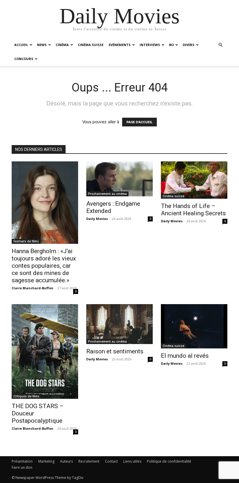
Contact (111, 461)
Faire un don (22, 467)
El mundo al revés (185, 355)
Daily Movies (97, 218)
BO (171, 45)
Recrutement (88, 461)
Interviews (150, 45)
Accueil (21, 45)
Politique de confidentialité (169, 461)
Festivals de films (26, 241)
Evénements (120, 45)
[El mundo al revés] (194, 326)
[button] (220, 45)
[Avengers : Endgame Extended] (119, 178)
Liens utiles (132, 461)
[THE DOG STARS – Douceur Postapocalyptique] (45, 351)
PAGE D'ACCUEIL (139, 122)
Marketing (46, 461)
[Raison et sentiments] (119, 324)
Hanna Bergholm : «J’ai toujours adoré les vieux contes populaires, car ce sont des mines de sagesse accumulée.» (44, 266)
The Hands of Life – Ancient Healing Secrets (193, 209)
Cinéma (62, 45)
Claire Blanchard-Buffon (32, 288)
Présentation (22, 461)
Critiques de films (26, 396)
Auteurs (66, 461)
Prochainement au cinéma (107, 194)
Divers (188, 45)
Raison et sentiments (114, 351)
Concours (23, 59)
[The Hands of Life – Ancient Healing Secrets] (194, 180)
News (42, 45)
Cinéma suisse (90, 45)
